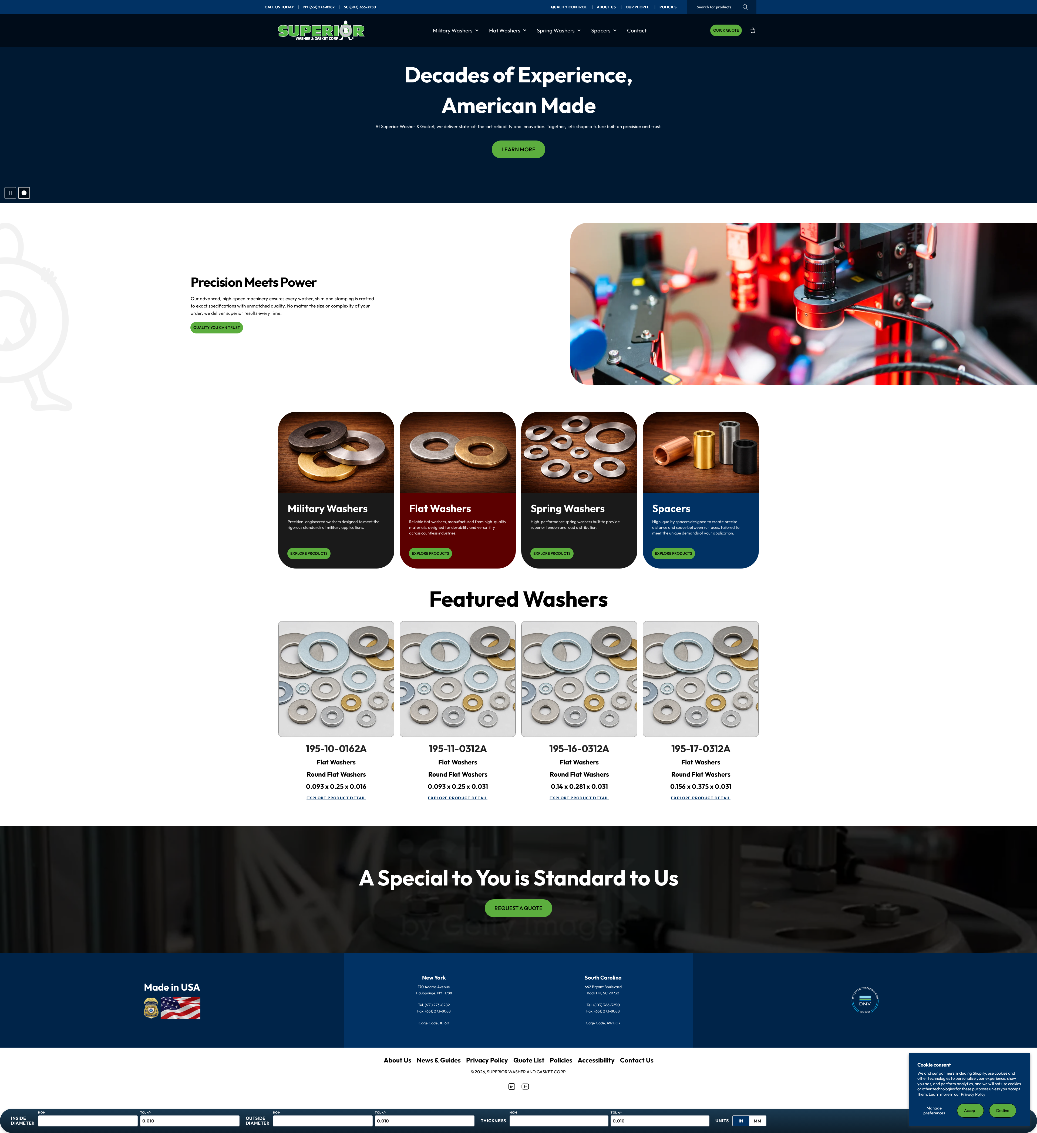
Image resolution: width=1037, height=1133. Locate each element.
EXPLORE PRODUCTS (309, 553)
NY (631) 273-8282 (319, 7)
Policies (561, 1060)
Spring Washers (556, 30)
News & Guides (439, 1060)
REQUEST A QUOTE (518, 908)
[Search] (745, 7)
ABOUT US (607, 7)
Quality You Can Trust (216, 327)
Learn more (518, 149)
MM (757, 1121)
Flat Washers (504, 30)
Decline (1002, 1110)
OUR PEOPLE (638, 7)
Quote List (528, 1060)
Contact (637, 30)
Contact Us (637, 1060)
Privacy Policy (973, 1094)
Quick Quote (726, 30)
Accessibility (596, 1060)
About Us (397, 1060)
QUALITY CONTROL (569, 7)
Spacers (601, 30)
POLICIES (667, 7)
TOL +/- (145, 1112)
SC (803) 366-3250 (360, 7)
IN (741, 1121)
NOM (41, 1112)
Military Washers (453, 30)
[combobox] (722, 7)
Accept (970, 1110)
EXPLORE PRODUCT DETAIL (336, 798)
